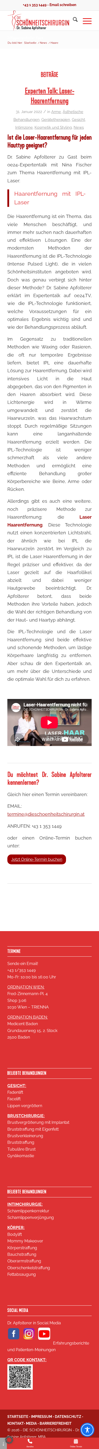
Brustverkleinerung (25, 1135)
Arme (56, 111)
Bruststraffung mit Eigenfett (33, 1129)
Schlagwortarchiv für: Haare (25, 37)
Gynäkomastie (20, 1155)
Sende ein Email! (22, 963)
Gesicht (78, 119)
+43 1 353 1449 (34, 5)
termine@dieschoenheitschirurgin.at (46, 814)
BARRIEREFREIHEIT (56, 1423)
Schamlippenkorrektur (28, 1211)
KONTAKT (15, 1423)
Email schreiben (63, 5)
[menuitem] (73, 20)
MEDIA (31, 1423)
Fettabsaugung (21, 1274)
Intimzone (24, 127)
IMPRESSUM (41, 1417)
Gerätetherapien (55, 119)
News (79, 127)
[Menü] (85, 20)
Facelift (14, 1098)
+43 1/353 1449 (21, 970)
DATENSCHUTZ (68, 1417)
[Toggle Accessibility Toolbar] (87, 1429)
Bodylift (14, 1234)
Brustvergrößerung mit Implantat (38, 1122)
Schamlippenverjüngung (30, 1217)
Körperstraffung (22, 1247)
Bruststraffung (20, 1142)
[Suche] (73, 20)
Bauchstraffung (21, 1254)
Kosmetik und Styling (53, 127)
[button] (9, 1440)
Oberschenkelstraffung (28, 1267)
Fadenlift (15, 1092)
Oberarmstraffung (24, 1261)
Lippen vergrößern (24, 1105)
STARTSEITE (17, 1417)
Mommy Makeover (25, 1241)
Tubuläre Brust (21, 1149)
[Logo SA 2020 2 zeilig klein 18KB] (41, 20)
